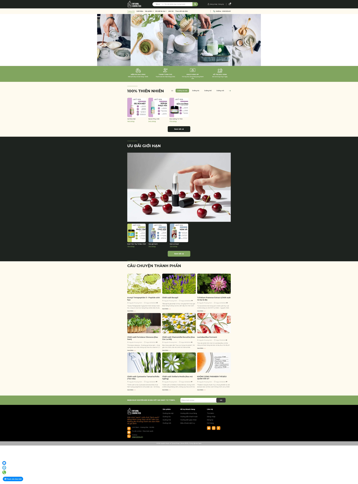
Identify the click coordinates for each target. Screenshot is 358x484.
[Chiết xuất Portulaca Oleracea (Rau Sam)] (144, 323)
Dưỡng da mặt (168, 413)
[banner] (179, 187)
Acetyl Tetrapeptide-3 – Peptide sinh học (143, 299)
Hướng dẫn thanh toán (189, 416)
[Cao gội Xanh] (158, 233)
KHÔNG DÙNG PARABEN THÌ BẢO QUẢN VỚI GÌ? (212, 378)
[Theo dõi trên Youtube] (209, 428)
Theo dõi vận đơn (181, 11)
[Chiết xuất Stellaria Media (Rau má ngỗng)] (179, 362)
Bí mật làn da (160, 11)
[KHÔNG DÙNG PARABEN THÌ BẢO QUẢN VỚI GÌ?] (214, 362)
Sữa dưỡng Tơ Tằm (176, 119)
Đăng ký (221, 4)
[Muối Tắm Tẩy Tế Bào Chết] (136, 233)
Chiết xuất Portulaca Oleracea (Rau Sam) (142, 338)
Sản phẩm (149, 11)
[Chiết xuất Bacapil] (179, 284)
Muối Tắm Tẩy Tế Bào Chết (136, 244)
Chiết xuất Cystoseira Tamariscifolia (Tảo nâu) (143, 378)
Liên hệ (170, 11)
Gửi (221, 400)
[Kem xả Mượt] (179, 233)
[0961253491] (4, 472)
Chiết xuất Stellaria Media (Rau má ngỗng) (177, 378)
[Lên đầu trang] (354, 480)
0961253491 (226, 11)
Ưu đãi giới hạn (144, 145)
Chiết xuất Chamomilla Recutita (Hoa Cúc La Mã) (178, 338)
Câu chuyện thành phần (154, 265)
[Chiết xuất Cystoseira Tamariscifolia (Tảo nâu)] (144, 362)
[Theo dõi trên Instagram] (214, 428)
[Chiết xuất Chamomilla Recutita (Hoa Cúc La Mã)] (179, 323)
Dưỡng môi (167, 423)
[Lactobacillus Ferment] (214, 323)
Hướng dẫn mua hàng (188, 413)
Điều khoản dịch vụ (187, 423)
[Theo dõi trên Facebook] (218, 428)
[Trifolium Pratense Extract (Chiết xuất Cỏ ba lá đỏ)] (214, 284)
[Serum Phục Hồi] (158, 107)
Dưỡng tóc (167, 416)
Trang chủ (131, 11)
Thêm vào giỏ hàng (159, 115)
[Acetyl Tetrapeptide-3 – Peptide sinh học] (144, 284)
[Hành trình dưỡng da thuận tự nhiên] (179, 40)
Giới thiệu (139, 11)
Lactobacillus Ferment (207, 337)
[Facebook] (4, 463)
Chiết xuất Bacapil (170, 298)
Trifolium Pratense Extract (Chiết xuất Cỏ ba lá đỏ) (214, 299)
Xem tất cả (179, 129)
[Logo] (134, 4)
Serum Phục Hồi (153, 119)
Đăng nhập (213, 4)
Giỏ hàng (210, 423)
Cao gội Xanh (153, 244)
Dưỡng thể (167, 420)
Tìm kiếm (210, 413)
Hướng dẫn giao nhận (188, 420)
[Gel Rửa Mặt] (136, 107)
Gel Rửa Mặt (131, 119)
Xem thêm (130, 311)
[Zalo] (4, 468)
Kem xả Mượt (174, 244)
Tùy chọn (136, 115)
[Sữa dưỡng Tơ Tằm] (179, 107)
